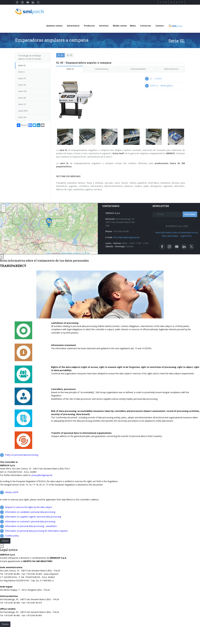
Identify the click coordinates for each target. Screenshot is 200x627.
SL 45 (60, 55)
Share (23, 125)
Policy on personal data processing (21, 454)
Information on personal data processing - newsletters (31, 526)
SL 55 (69, 55)
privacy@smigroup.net (41, 475)
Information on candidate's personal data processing (30, 512)
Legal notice (186, 235)
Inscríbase (189, 214)
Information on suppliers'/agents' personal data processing (33, 516)
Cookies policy (12, 535)
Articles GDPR (11, 492)
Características (101, 68)
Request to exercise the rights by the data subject (28, 507)
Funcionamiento (138, 68)
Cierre (5, 540)
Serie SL (70, 68)
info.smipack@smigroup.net (126, 237)
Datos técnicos (171, 68)
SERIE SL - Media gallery (161, 85)
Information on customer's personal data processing (30, 521)
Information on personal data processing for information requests (36, 530)
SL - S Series (156, 78)
